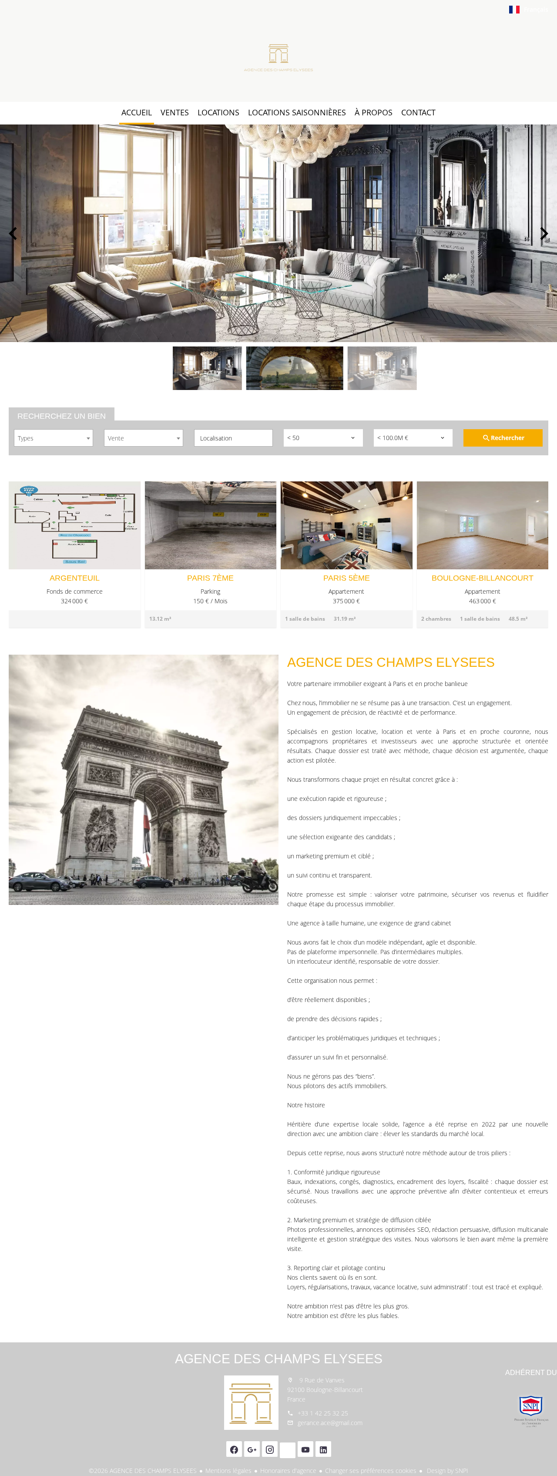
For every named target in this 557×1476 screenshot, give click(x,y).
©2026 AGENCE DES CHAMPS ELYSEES (143, 1470)
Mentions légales (228, 1470)
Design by (446, 1470)
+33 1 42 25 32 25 (323, 1413)
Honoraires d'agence (288, 1470)
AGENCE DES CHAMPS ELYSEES (279, 1359)
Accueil (278, 58)
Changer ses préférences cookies (370, 1470)
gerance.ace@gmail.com (330, 1423)
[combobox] (53, 438)
